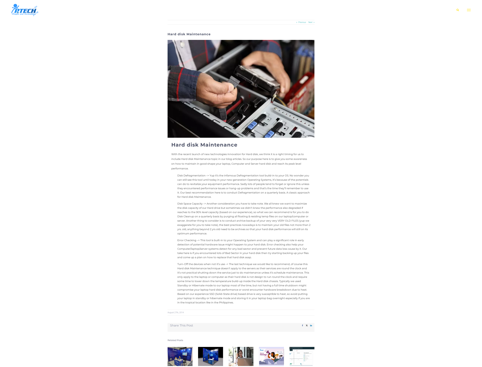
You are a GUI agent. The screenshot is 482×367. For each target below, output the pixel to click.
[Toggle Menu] (469, 10)
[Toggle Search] (458, 10)
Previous (302, 22)
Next (310, 22)
